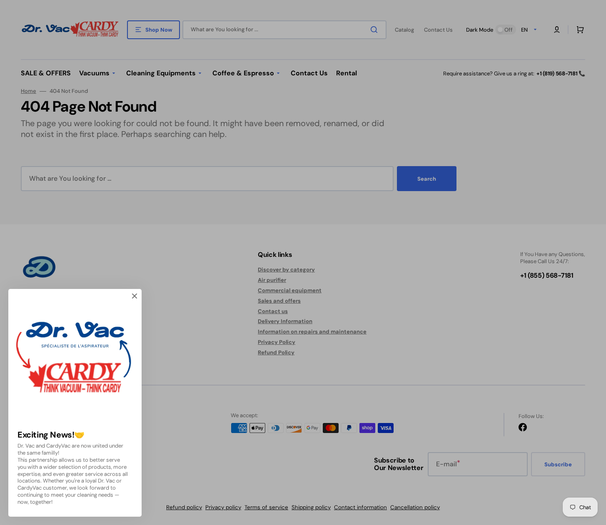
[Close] (134, 296)
